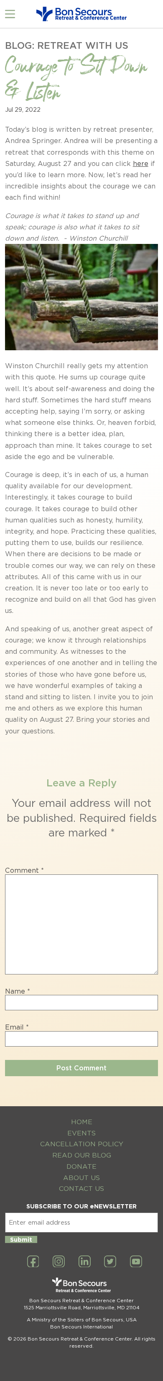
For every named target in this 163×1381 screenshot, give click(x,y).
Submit (21, 1239)
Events (81, 1133)
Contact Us (81, 1189)
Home (81, 1122)
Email (17, 1027)
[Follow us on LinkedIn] (85, 1262)
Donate (81, 1166)
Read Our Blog (81, 1155)
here (140, 164)
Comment (24, 870)
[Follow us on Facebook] (33, 1262)
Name (17, 991)
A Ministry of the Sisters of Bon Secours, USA (82, 1320)
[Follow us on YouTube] (136, 1262)
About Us (81, 1178)
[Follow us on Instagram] (59, 1262)
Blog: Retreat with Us (66, 45)
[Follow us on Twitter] (110, 1262)
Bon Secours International (81, 1327)
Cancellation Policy (81, 1144)
